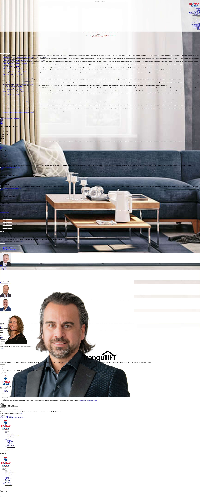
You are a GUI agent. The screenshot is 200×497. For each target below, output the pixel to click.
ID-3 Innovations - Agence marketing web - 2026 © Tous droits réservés (12, 417)
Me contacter (197, 28)
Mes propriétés (197, 8)
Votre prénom (4, 217)
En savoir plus (2, 364)
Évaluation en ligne (196, 26)
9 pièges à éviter (197, 14)
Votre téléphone (5, 223)
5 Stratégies (198, 19)
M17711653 (2, 205)
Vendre (6, 439)
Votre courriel (4, 226)
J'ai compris (2, 415)
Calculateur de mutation (196, 25)
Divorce (198, 10)
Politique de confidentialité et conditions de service (88, 400)
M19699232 (2, 136)
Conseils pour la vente (196, 22)
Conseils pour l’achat (196, 11)
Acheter (198, 9)
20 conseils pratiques (196, 18)
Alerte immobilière (196, 27)
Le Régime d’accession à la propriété (193, 13)
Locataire (198, 16)
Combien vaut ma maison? (8, 247)
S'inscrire (1, 348)
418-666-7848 (4, 269)
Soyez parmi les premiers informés (9, 249)
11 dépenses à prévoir (196, 15)
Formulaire (4, 216)
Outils (199, 23)
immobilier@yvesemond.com (5, 266)
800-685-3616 (4, 268)
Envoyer (2, 231)
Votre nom (4, 220)
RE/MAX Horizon (3, 385)
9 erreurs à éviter (197, 20)
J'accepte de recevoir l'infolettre (9, 229)
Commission (9, 440)
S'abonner (2, 403)
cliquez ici (21, 241)
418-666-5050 (4, 267)
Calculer (1, 337)
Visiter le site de (6, 416)
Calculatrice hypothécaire (195, 24)
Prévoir (1, 332)
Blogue (198, 29)
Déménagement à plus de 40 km (194, 12)
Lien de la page (5, 399)
